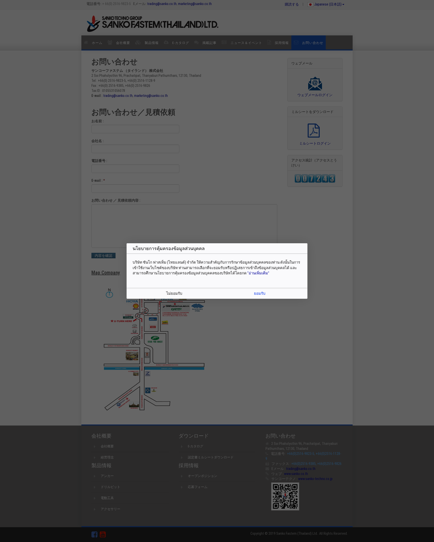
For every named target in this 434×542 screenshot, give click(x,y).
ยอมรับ (259, 293)
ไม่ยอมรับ (174, 293)
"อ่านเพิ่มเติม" (258, 273)
